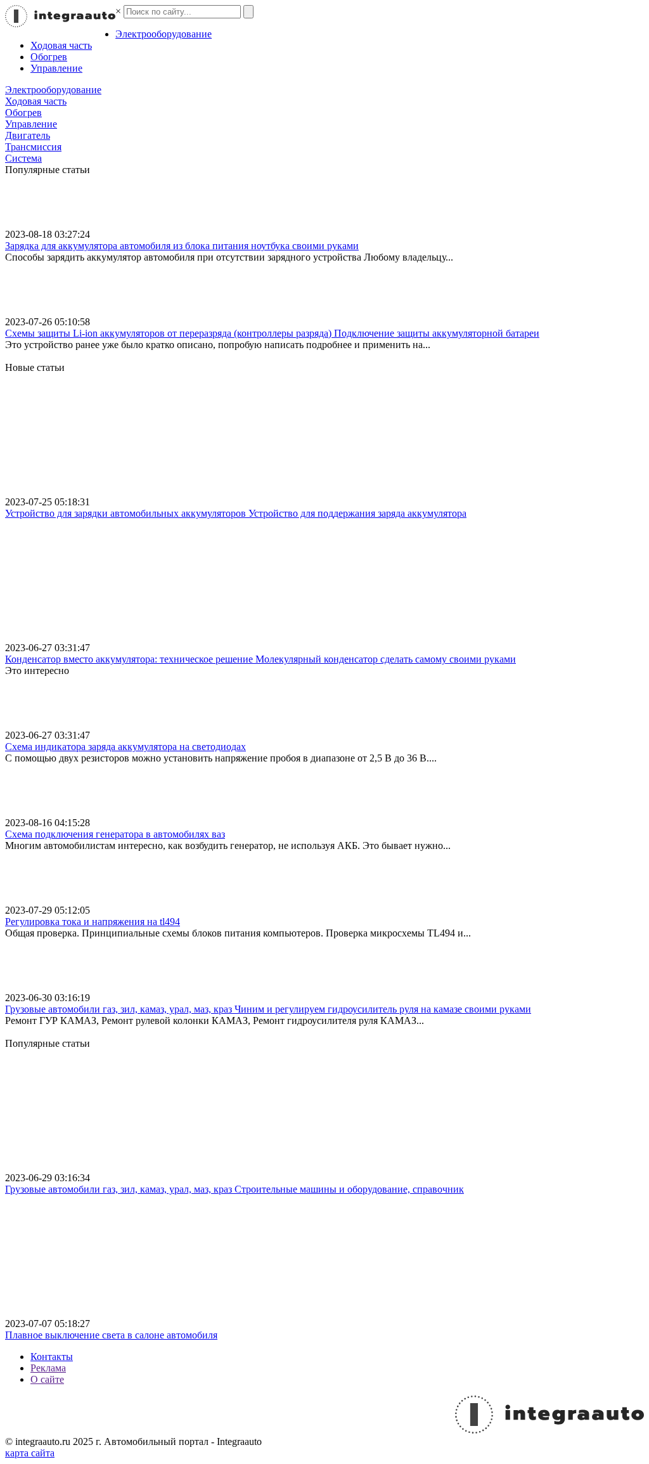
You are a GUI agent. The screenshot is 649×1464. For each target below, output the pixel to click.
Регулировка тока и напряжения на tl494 (92, 921)
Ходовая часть (61, 45)
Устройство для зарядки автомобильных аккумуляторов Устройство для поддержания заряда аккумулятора (235, 513)
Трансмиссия (33, 146)
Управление (56, 68)
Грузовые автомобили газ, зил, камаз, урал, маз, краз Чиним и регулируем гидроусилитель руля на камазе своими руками (268, 1009)
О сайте (47, 1379)
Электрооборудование (163, 34)
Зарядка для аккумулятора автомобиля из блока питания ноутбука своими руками (182, 245)
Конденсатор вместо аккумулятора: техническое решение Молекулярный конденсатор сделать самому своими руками (260, 659)
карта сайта (30, 1453)
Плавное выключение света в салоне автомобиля (111, 1335)
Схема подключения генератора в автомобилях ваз (115, 834)
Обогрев (48, 56)
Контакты (51, 1356)
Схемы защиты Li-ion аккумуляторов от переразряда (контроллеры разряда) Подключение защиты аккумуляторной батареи (272, 333)
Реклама (48, 1368)
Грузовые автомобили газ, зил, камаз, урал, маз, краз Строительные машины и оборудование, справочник (234, 1189)
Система (23, 158)
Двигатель (27, 135)
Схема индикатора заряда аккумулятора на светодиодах (125, 746)
